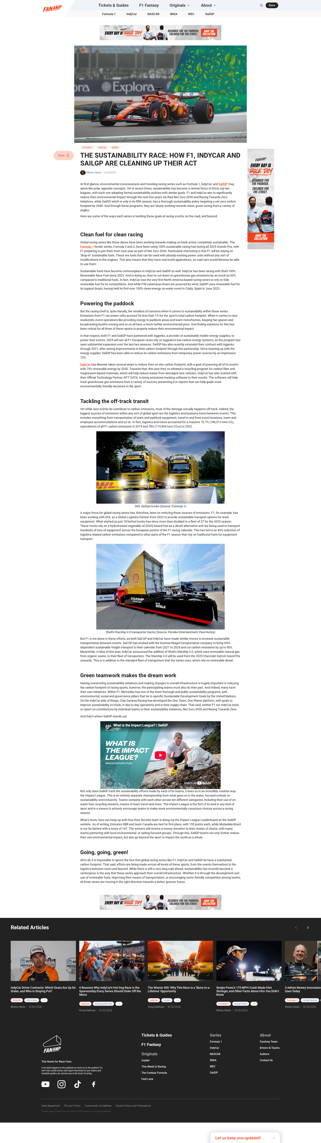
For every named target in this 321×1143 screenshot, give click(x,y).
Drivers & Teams (270, 1047)
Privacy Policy (72, 1105)
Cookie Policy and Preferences (133, 1105)
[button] (180, 5)
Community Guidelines (98, 1105)
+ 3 (44, 1000)
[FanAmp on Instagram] (62, 1084)
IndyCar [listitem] (17, 1000)
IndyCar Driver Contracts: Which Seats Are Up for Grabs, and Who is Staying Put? (43, 989)
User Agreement (50, 1105)
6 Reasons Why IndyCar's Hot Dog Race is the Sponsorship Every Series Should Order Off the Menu (110, 991)
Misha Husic (93, 172)
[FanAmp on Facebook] (94, 1084)
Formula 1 (109, 14)
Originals (149, 1054)
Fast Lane (147, 1079)
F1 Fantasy (149, 5)
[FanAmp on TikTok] (78, 1084)
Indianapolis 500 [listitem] (103, 1003)
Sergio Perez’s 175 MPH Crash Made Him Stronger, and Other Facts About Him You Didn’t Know (247, 991)
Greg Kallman (87, 1010)
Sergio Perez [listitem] (240, 1003)
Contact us (266, 1060)
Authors (264, 1054)
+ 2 (119, 1004)
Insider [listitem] (166, 1000)
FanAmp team (269, 1041)
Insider (145, 1060)
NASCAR (153, 14)
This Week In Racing (153, 1066)
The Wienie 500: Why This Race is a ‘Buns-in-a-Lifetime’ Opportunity (179, 989)
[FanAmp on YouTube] (45, 1084)
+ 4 (177, 1000)
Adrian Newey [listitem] (310, 1000)
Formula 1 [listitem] (223, 1003)
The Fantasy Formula (154, 1072)
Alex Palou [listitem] (31, 1000)
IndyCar (131, 14)
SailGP (209, 14)
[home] (52, 8)
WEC (191, 14)
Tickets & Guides (113, 5)
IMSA (173, 14)
